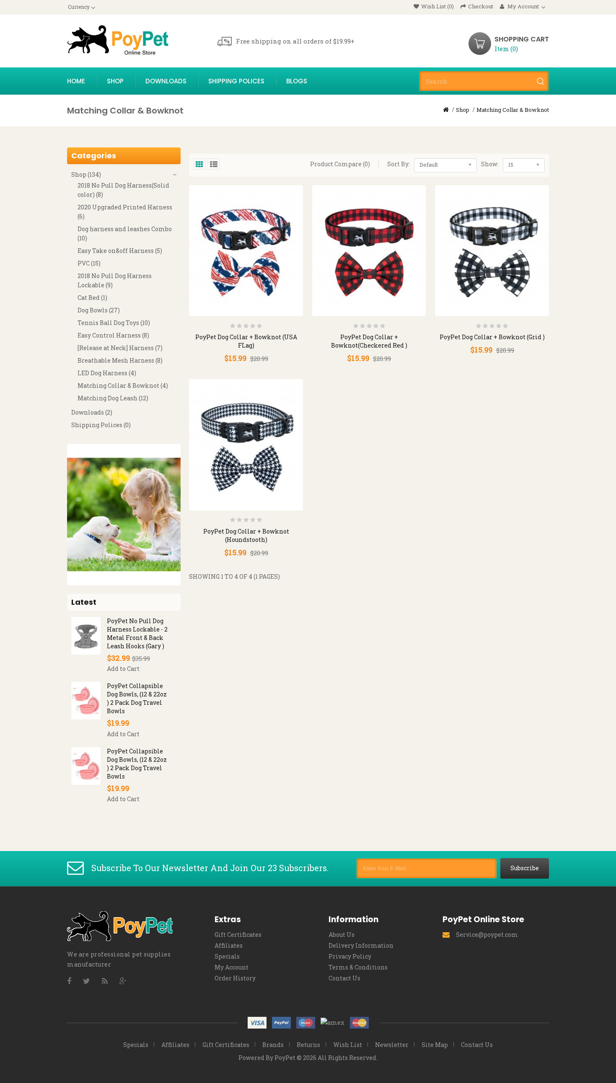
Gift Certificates (238, 935)
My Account (231, 967)
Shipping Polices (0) (101, 425)
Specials (227, 956)
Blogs (296, 81)
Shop (115, 81)
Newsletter (392, 1045)
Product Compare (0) (340, 164)
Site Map (435, 1045)
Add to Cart (123, 669)
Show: (490, 164)
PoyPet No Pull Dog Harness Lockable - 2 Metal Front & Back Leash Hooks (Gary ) (137, 633)
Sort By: (398, 164)
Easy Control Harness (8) (113, 335)
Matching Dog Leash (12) (113, 398)
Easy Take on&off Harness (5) (120, 251)
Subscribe (524, 868)
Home (76, 81)
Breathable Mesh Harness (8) (120, 360)
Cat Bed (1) (92, 298)
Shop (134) (86, 174)
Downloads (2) (91, 412)
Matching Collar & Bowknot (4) (123, 385)
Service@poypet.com (487, 935)
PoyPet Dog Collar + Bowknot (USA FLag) (246, 341)
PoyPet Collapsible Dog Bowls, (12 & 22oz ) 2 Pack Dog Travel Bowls (137, 698)
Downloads (165, 81)
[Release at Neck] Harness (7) (120, 348)
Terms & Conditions (358, 967)
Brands (273, 1045)
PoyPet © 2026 (295, 1058)
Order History (235, 978)
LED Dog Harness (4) (107, 373)
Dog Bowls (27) (99, 310)
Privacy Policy (350, 956)
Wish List (347, 1045)
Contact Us (344, 978)
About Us (342, 935)
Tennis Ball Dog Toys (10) (114, 323)
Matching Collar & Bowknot (512, 109)
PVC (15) (89, 263)
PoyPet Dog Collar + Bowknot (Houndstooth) (246, 535)
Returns (308, 1045)
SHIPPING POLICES (236, 81)
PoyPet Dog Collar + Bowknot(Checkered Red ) (369, 341)
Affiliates (229, 945)
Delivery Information (361, 945)
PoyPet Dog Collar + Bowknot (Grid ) (492, 337)
